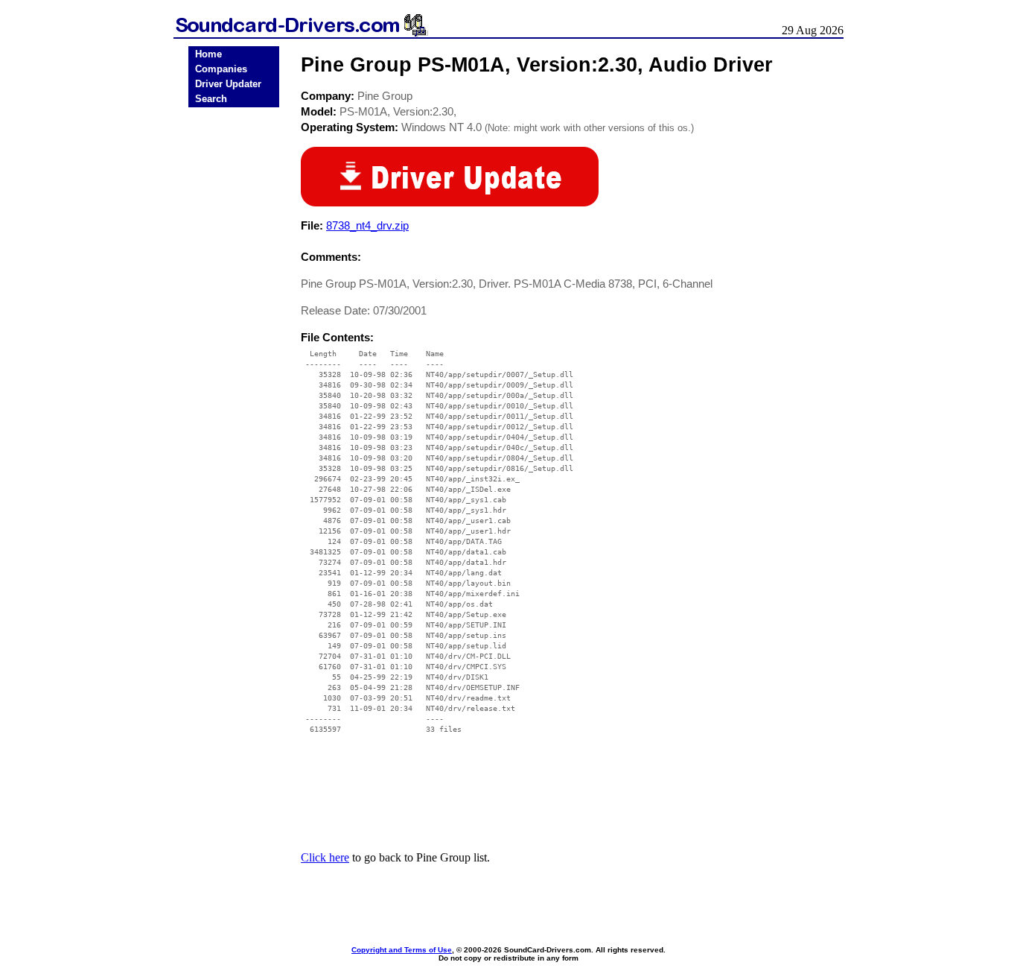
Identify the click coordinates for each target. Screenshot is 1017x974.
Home (208, 54)
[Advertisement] (233, 344)
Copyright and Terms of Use (401, 950)
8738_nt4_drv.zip (367, 225)
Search (211, 98)
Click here (325, 857)
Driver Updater (228, 83)
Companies (221, 69)
